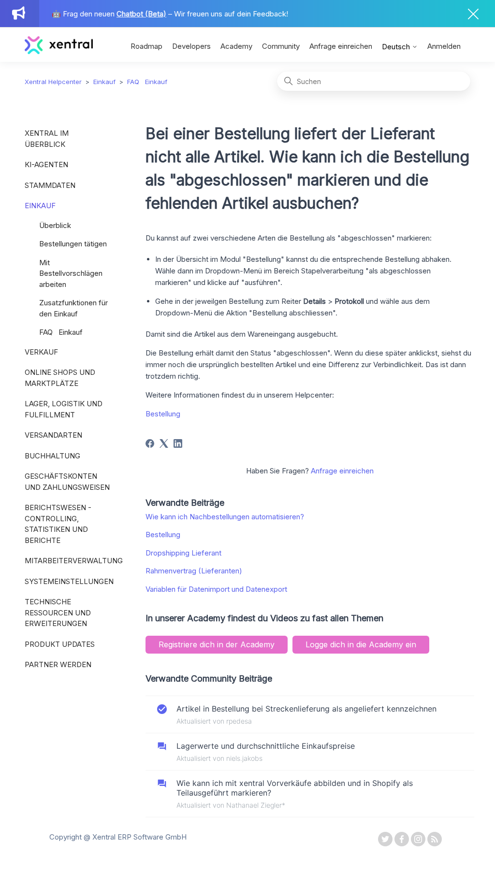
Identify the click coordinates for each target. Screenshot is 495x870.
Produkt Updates (60, 644)
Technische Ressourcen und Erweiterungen (58, 612)
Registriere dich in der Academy (217, 644)
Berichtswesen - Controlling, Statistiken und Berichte (58, 524)
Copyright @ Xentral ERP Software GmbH (118, 836)
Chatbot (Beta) (141, 13)
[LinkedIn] (178, 443)
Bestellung (163, 413)
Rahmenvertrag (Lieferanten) (194, 570)
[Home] (59, 51)
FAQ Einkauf (147, 82)
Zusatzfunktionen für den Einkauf (73, 308)
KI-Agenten (46, 164)
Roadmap (146, 46)
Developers (191, 46)
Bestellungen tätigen (73, 243)
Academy (236, 46)
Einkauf (104, 82)
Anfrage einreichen (340, 46)
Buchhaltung (52, 455)
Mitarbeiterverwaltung (70, 560)
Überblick (55, 225)
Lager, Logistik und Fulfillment (63, 409)
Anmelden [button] (444, 46)
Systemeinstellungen (69, 581)
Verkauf (41, 352)
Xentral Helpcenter (53, 82)
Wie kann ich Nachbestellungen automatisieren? (225, 516)
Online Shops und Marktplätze (60, 378)
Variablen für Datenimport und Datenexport (216, 589)
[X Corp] (164, 443)
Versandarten (53, 435)
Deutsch (397, 47)
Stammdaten (50, 185)
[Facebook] (150, 443)
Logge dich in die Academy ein (361, 644)
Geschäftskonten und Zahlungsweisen (67, 481)
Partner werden (58, 664)
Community (281, 46)
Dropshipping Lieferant (183, 552)
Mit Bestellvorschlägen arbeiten (70, 273)
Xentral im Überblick (47, 138)
